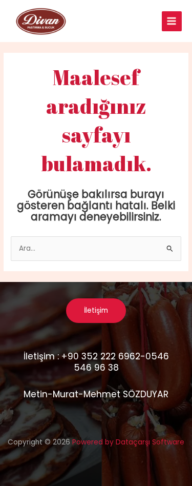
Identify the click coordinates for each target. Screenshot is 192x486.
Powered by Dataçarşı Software (128, 442)
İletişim (96, 310)
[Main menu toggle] (172, 21)
